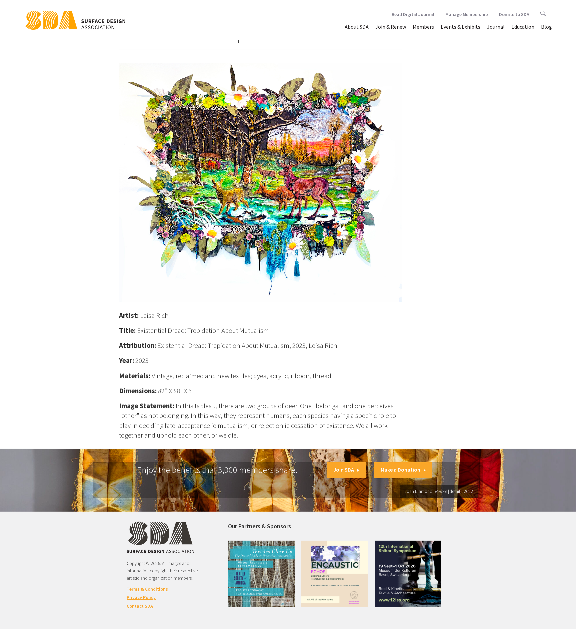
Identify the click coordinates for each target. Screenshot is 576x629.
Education (522, 26)
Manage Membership (466, 14)
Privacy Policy (141, 597)
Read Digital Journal (413, 14)
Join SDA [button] (343, 469)
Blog (546, 26)
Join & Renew (390, 26)
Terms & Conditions (147, 589)
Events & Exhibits (460, 26)
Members (423, 26)
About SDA (357, 26)
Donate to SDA (514, 14)
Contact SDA (140, 606)
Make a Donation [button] (400, 469)
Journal (496, 26)
